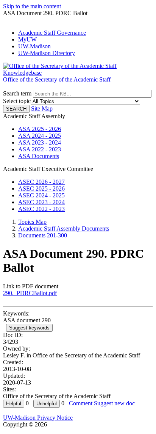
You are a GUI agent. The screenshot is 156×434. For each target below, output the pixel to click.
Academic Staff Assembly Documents (63, 228)
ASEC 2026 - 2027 (41, 182)
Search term (17, 93)
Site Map (42, 108)
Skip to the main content (32, 6)
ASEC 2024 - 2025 (41, 195)
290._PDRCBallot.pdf (30, 293)
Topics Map (32, 222)
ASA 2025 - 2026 (39, 129)
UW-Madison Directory (46, 53)
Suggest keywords (29, 328)
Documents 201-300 (42, 235)
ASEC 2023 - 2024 (41, 202)
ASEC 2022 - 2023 (41, 209)
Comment (80, 403)
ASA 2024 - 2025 (39, 135)
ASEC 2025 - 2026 (41, 188)
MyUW (27, 39)
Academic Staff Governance (52, 32)
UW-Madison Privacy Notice (38, 417)
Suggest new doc (114, 403)
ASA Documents (38, 156)
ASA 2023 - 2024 (39, 142)
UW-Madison (34, 46)
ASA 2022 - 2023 (39, 149)
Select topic (17, 101)
